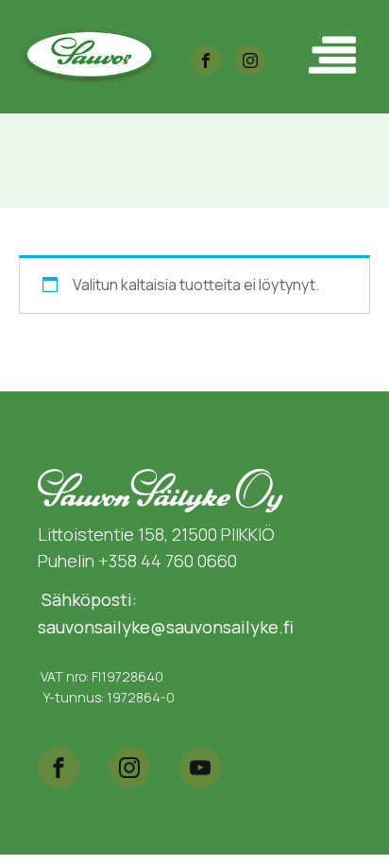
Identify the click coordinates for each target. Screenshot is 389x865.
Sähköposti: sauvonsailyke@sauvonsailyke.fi (166, 613)
